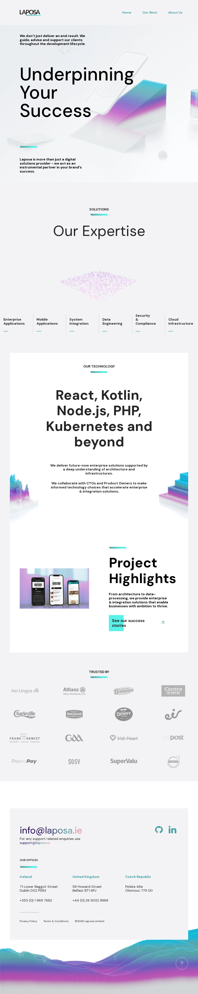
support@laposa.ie (35, 842)
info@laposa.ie (51, 830)
